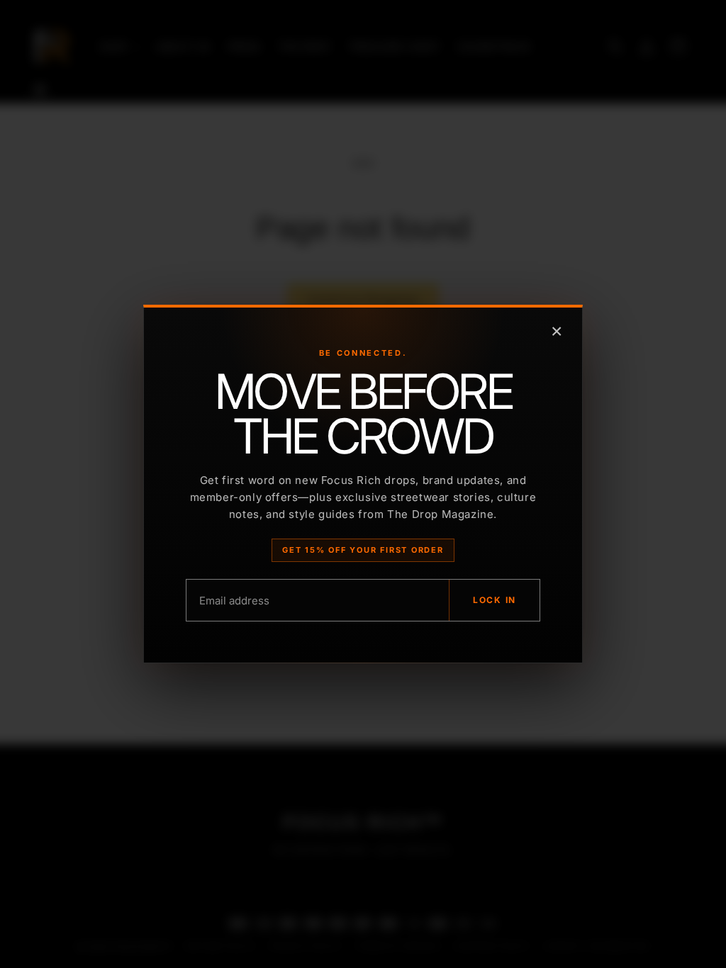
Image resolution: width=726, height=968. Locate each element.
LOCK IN (494, 600)
